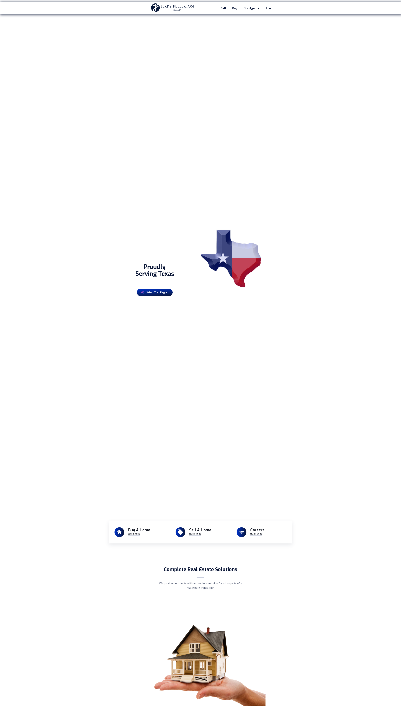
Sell (223, 8)
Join (268, 8)
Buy (234, 8)
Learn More (134, 534)
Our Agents (251, 8)
